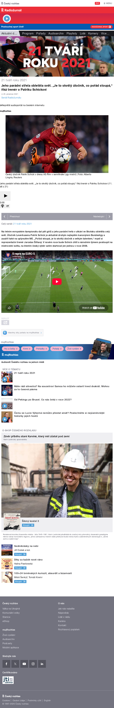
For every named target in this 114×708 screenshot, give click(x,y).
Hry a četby (9, 348)
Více (105, 33)
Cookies (6, 700)
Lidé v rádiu (64, 617)
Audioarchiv (56, 33)
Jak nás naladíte (66, 608)
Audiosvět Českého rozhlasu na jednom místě (22, 362)
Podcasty (7, 643)
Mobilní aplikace (11, 647)
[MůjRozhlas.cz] (5, 111)
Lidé (83, 33)
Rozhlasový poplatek (69, 629)
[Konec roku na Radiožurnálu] (57, 56)
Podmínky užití (34, 700)
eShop (6, 621)
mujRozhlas (7, 342)
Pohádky (40, 348)
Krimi (25, 348)
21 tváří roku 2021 (22, 223)
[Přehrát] (5, 196)
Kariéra (61, 621)
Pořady (41, 33)
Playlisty (72, 33)
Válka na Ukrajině (11, 608)
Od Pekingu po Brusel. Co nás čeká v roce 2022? (43, 399)
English (47, 700)
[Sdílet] (7, 206)
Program (28, 33)
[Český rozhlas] (10, 3)
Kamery (93, 33)
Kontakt (62, 625)
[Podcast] (2, 206)
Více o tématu (11, 369)
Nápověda (63, 613)
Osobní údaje (19, 700)
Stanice (6, 617)
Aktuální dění (9, 33)
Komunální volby (11, 613)
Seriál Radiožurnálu (11, 97)
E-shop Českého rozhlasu (19, 430)
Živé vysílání (73, 348)
